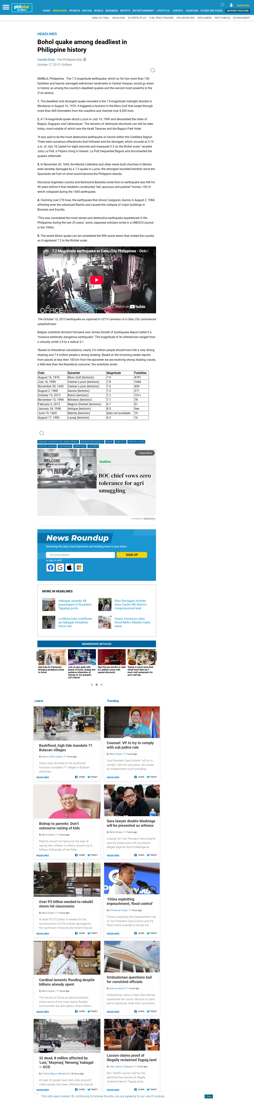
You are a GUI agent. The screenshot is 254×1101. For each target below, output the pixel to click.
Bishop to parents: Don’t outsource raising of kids (59, 825)
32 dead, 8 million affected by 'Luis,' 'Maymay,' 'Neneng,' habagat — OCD (66, 1062)
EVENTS (178, 10)
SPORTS (125, 10)
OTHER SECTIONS (211, 10)
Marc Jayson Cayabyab (121, 1066)
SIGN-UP (132, 555)
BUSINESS (112, 10)
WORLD (98, 10)
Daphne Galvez (117, 988)
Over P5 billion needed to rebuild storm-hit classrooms (66, 904)
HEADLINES (60, 10)
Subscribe (243, 5)
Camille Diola (46, 59)
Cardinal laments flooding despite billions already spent (67, 982)
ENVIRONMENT (241, 17)
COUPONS (192, 10)
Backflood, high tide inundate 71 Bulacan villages (65, 747)
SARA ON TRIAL (100, 17)
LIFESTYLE (163, 10)
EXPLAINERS (205, 17)
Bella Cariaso (116, 754)
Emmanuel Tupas (118, 910)
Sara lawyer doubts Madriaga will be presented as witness (131, 823)
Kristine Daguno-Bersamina (55, 1073)
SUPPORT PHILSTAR (238, 10)
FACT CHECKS (222, 17)
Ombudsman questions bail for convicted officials (129, 979)
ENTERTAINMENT (143, 10)
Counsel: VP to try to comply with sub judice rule (130, 745)
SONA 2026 (118, 17)
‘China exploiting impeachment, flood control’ (130, 901)
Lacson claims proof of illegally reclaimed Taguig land (131, 1057)
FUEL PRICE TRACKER (161, 17)
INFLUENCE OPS (185, 17)
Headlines (47, 34)
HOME (46, 10)
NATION (87, 10)
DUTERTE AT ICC (137, 17)
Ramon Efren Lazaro (52, 756)
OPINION (74, 10)
